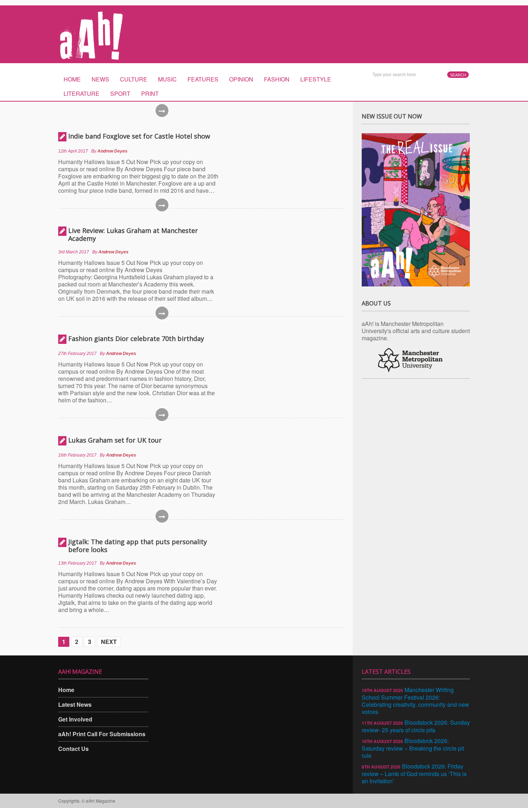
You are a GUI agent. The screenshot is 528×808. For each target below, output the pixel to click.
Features (202, 79)
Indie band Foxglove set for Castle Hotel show (139, 136)
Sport (120, 93)
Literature (81, 93)
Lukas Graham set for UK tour (115, 440)
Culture (133, 79)
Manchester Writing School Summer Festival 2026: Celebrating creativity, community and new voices (415, 701)
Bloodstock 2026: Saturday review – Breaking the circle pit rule (413, 748)
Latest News (75, 704)
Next (109, 641)
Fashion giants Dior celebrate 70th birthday (136, 338)
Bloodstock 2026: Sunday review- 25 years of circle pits (416, 726)
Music (167, 79)
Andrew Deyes (112, 151)
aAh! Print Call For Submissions (101, 734)
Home (72, 79)
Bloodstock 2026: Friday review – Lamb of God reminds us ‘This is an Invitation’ (414, 773)
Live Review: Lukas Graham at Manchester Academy (133, 234)
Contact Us (73, 748)
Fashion (277, 79)
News (100, 79)
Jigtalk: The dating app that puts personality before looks (137, 546)
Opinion (241, 79)
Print (150, 93)
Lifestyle (315, 79)
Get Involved (75, 719)
